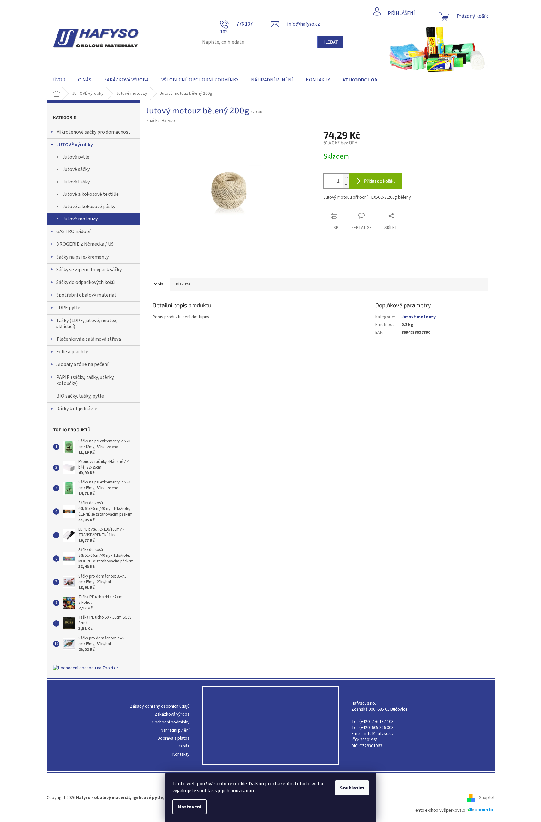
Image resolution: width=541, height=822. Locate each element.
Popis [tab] (158, 284)
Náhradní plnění (175, 731)
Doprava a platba (173, 738)
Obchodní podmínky (170, 722)
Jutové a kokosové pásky (89, 206)
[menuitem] (59, 80)
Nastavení (189, 806)
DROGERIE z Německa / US (85, 244)
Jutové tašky (76, 181)
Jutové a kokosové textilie (91, 194)
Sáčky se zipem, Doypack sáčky (89, 269)
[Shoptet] (473, 798)
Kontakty (180, 755)
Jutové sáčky (76, 169)
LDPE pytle (68, 307)
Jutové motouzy (80, 218)
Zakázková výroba (172, 714)
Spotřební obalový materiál (86, 294)
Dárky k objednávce (76, 408)
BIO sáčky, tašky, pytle (80, 396)
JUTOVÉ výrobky (74, 144)
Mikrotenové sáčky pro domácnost (93, 132)
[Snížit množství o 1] (346, 184)
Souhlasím (352, 787)
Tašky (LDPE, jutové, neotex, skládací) (86, 323)
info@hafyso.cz (379, 734)
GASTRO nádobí (73, 231)
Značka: (160, 120)
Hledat (330, 42)
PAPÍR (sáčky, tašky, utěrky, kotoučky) (85, 380)
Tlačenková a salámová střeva (88, 339)
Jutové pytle (76, 156)
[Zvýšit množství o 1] (346, 177)
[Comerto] (480, 810)
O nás (184, 746)
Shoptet (487, 798)
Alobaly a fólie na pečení (82, 364)
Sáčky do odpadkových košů (85, 282)
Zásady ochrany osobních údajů (159, 707)
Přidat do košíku (380, 180)
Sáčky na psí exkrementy (82, 257)
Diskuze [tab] (183, 284)
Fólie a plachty (72, 351)
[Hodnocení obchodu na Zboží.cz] (85, 668)
